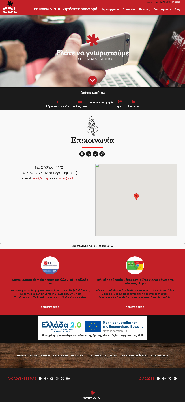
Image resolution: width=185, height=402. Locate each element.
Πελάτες (144, 9)
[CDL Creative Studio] (10, 7)
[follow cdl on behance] (68, 378)
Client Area (133, 106)
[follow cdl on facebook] (40, 378)
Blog (177, 9)
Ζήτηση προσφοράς (101, 102)
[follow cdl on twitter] (62, 378)
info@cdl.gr (40, 178)
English (176, 2)
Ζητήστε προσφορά (80, 9)
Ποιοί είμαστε (162, 9)
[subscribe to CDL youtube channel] (51, 378)
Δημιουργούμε (110, 9)
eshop (45, 355)
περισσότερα (50, 306)
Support (120, 106)
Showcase (129, 9)
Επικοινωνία (45, 9)
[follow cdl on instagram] (57, 378)
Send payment (79, 106)
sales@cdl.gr (68, 178)
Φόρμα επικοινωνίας (57, 106)
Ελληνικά (165, 2)
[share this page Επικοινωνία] (158, 378)
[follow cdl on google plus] (46, 378)
